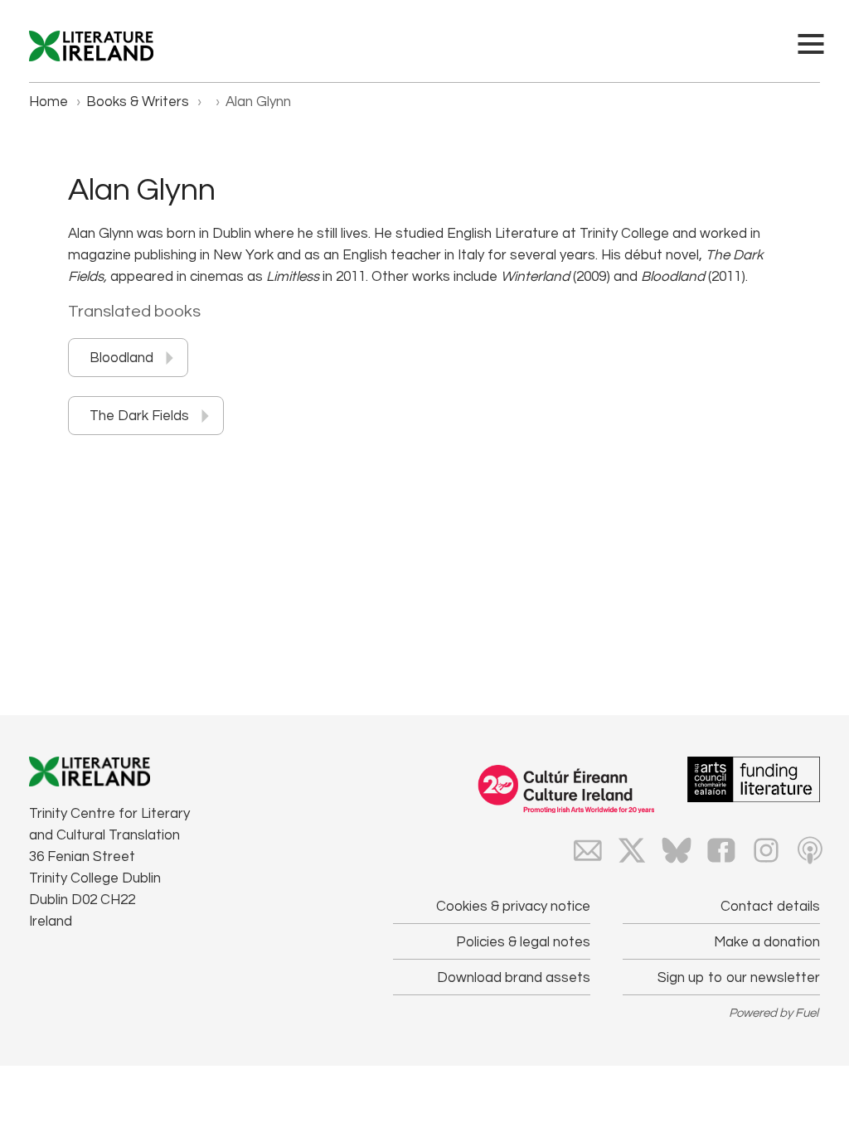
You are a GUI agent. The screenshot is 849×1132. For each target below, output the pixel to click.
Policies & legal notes (523, 942)
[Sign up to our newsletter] (588, 850)
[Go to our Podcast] (810, 850)
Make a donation (767, 942)
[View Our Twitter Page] (632, 850)
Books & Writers (137, 101)
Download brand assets (513, 977)
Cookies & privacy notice (513, 906)
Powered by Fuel (773, 1013)
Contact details (770, 906)
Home (48, 101)
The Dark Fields (139, 416)
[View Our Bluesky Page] (676, 850)
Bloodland (121, 358)
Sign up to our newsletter (738, 977)
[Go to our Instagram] (766, 850)
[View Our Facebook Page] (721, 850)
